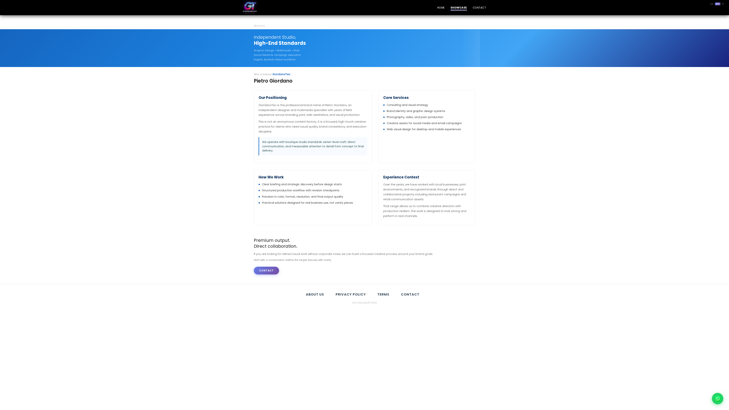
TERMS (383, 294)
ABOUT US (315, 294)
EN (717, 4)
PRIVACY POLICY (351, 294)
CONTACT (479, 7)
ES (711, 4)
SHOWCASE (458, 7)
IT (723, 4)
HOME (441, 7)
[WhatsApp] (717, 398)
